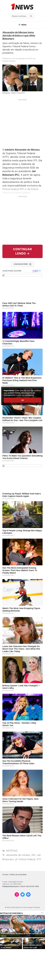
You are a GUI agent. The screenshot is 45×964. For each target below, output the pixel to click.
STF (39, 859)
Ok (22, 400)
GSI (33, 855)
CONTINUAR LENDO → (22, 251)
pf (16, 859)
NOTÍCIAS (12, 850)
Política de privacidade (18, 874)
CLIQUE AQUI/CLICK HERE (29, 886)
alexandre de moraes (18, 855)
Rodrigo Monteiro (8, 61)
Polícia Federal (27, 859)
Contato (5, 874)
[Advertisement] (22, 123)
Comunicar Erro (21, 264)
